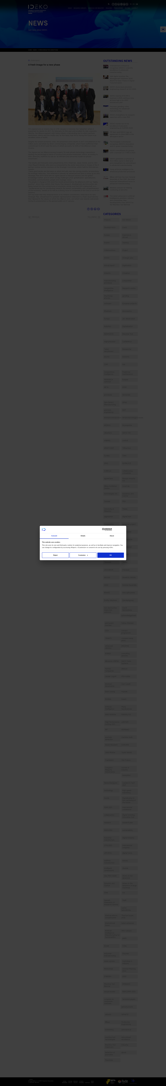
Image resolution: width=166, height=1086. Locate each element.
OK (111, 555)
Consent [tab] (54, 536)
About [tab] (112, 536)
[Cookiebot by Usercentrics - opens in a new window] (103, 529)
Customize (81, 555)
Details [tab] (83, 536)
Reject (55, 555)
